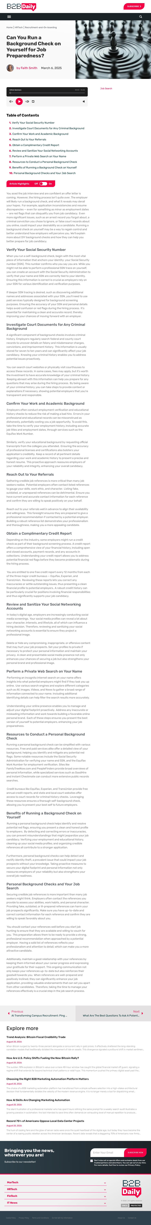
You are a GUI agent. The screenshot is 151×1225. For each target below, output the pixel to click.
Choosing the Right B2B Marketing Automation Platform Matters (47, 1079)
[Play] (19, 101)
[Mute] (83, 101)
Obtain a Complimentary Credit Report (35, 145)
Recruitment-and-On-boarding (41, 27)
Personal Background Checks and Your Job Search (45, 173)
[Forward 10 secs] (27, 101)
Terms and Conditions (40, 1218)
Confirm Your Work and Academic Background (40, 134)
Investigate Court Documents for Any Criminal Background (48, 128)
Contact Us (132, 1218)
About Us (121, 1218)
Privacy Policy (24, 1218)
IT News (12, 1202)
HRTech (19, 27)
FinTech (12, 1196)
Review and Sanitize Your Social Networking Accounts (45, 150)
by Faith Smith (27, 68)
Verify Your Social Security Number (33, 122)
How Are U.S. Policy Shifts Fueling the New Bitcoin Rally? (42, 1058)
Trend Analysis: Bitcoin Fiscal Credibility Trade (35, 1037)
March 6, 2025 (51, 68)
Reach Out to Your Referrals (29, 139)
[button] (140, 16)
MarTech (12, 1182)
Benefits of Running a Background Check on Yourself (44, 167)
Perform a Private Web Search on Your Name (39, 156)
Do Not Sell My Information (62, 1218)
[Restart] (33, 101)
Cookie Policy (11, 1218)
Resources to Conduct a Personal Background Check (44, 162)
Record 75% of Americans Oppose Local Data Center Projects (45, 1121)
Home (9, 27)
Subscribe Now (135, 1152)
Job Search (106, 88)
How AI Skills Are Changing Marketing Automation (38, 1100)
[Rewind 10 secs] (11, 101)
